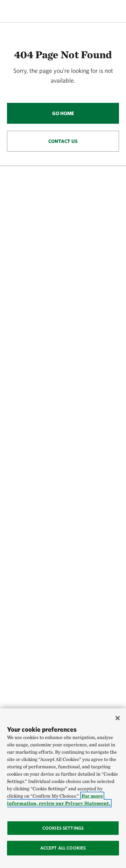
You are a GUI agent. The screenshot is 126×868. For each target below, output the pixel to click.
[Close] (117, 718)
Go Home (63, 113)
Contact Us (63, 141)
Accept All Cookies (63, 848)
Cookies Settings (63, 828)
